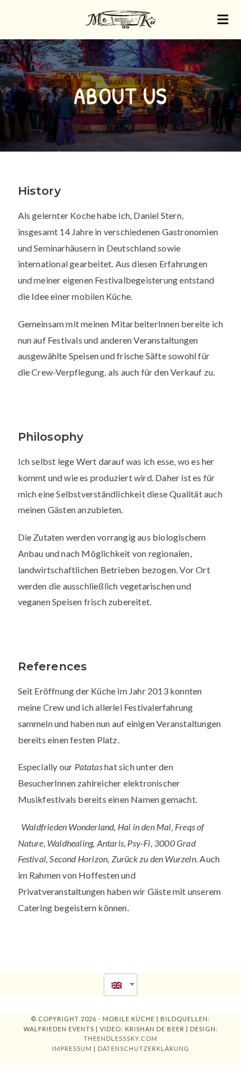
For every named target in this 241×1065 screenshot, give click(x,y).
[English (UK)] (116, 985)
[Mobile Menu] (223, 19)
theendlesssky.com (120, 1038)
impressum (72, 1048)
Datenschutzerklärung (143, 1048)
